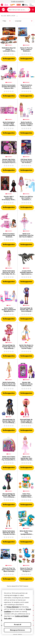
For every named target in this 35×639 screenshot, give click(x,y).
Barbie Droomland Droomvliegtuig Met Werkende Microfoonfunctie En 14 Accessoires (8, 235)
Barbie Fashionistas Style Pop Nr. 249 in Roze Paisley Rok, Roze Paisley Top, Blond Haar (9, 272)
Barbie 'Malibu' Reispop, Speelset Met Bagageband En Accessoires (9, 309)
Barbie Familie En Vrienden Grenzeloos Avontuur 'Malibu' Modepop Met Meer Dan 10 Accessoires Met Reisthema (26, 123)
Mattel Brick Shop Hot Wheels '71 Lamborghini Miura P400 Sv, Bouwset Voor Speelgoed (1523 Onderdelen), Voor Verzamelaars (8, 49)
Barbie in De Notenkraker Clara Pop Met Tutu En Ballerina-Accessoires (26, 235)
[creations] (25, 5)
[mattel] (2, 5)
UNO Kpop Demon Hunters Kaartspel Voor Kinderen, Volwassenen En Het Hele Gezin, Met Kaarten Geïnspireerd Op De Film (26, 161)
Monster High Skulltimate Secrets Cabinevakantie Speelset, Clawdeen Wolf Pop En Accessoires (26, 384)
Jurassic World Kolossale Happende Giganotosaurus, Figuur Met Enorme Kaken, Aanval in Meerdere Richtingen (26, 272)
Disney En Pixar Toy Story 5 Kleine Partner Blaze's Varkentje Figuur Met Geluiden (9, 569)
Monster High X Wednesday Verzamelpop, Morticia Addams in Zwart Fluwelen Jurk (9, 198)
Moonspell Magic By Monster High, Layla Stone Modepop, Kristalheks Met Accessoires (26, 309)
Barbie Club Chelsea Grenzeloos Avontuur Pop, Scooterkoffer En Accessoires (9, 458)
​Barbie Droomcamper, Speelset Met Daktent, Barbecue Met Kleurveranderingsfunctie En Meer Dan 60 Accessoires (9, 86)
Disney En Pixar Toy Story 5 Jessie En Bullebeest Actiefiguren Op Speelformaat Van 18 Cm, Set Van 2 (26, 49)
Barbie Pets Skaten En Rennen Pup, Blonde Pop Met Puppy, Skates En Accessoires (26, 346)
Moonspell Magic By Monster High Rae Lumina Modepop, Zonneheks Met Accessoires (26, 421)
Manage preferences (17, 630)
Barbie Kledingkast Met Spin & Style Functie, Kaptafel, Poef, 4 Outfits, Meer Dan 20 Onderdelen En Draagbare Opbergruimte (9, 123)
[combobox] (18, 9)
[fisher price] (18, 5)
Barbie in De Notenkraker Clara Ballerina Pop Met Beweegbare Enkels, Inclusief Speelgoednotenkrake (26, 458)
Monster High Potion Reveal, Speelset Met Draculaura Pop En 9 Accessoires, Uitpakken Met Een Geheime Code (8, 161)
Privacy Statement (13, 607)
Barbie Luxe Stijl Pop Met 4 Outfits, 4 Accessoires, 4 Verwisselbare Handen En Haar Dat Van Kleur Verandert (26, 198)
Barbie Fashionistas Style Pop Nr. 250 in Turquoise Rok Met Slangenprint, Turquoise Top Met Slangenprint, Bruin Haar (9, 532)
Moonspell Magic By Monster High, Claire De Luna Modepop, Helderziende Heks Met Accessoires (8, 421)
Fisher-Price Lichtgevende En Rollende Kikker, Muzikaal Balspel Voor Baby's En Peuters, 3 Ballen (26, 495)
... (17, 15)
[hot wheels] (12, 5)
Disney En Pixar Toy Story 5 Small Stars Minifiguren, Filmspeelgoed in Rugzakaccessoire (26, 569)
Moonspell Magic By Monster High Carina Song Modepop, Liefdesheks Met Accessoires (8, 346)
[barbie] (6, 5)
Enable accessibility (17, 1)
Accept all (17, 624)
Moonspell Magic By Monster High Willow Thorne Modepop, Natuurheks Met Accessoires (8, 495)
